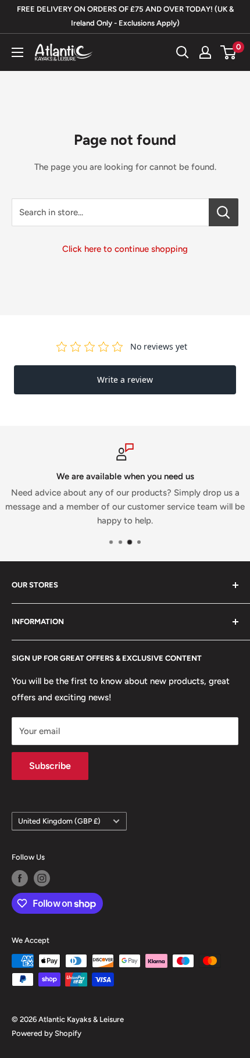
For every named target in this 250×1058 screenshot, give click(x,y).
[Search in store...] (223, 212)
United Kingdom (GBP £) (59, 821)
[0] (229, 52)
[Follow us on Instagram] (42, 878)
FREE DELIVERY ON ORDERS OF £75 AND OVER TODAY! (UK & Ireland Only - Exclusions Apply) (125, 16)
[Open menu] (17, 52)
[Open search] (182, 52)
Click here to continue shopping (125, 249)
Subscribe (50, 765)
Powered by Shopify (46, 1033)
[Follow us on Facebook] (20, 878)
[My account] (205, 52)
